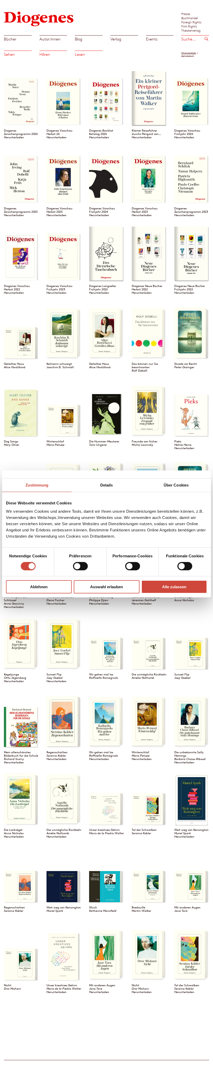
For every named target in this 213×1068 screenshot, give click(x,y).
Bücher (10, 39)
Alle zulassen (174, 587)
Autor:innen (50, 39)
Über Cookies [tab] (176, 485)
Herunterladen (14, 137)
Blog (78, 39)
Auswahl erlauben (106, 587)
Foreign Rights (191, 22)
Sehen (9, 54)
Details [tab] (106, 485)
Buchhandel (189, 18)
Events (151, 39)
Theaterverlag (191, 30)
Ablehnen (39, 587)
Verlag (115, 39)
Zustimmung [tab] (37, 485)
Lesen (80, 54)
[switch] (80, 566)
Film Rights (189, 26)
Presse (185, 14)
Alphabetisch (187, 56)
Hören (44, 54)
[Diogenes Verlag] (39, 18)
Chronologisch (188, 53)
